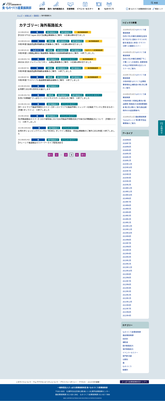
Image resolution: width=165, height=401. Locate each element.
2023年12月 (127, 226)
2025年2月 (127, 184)
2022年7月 (127, 281)
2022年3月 (127, 291)
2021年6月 (127, 312)
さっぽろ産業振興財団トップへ (134, 381)
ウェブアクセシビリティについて (45, 382)
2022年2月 (127, 294)
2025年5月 (127, 174)
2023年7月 (127, 243)
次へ (83, 154)
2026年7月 (127, 143)
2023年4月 (127, 253)
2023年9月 (127, 236)
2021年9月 (127, 305)
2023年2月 (127, 260)
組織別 (125, 369)
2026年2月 (127, 157)
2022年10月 (127, 270)
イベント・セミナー (130, 352)
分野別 (125, 359)
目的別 (125, 338)
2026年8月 (127, 139)
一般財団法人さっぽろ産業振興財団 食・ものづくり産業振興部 (16, 6)
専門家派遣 (127, 356)
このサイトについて (23, 382)
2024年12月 (127, 188)
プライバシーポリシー (68, 382)
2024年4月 (127, 212)
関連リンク (159, 8)
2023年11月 (127, 229)
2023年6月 (127, 246)
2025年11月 (127, 164)
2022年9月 (127, 274)
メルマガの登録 (93, 382)
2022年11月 (127, 267)
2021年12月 (127, 301)
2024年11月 (127, 191)
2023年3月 (127, 257)
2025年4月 (127, 177)
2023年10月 (127, 232)
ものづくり (127, 366)
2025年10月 (127, 167)
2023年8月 (127, 239)
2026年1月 (127, 160)
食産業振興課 (128, 335)
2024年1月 (127, 222)
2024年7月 (127, 201)
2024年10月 (127, 195)
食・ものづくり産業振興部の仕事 (140, 8)
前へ (50, 154)
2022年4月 (127, 288)
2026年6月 (127, 146)
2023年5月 (127, 250)
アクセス (82, 382)
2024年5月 (127, 208)
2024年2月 (127, 219)
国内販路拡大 (128, 345)
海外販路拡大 (128, 349)
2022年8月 (127, 277)
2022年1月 (127, 298)
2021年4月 (127, 315)
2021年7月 (127, 308)
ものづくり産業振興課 (132, 332)
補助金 (125, 342)
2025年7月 (127, 171)
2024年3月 (127, 215)
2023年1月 (127, 263)
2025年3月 (127, 181)
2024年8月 (127, 198)
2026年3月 (127, 153)
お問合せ (161, 129)
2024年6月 (127, 205)
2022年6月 (127, 284)
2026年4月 (127, 150)
